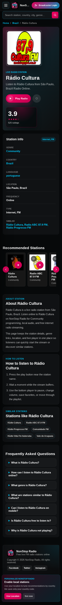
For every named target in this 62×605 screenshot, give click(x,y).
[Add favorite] (37, 98)
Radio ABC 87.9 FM (36, 224)
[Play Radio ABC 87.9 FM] (40, 265)
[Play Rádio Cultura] (18, 265)
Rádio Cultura (14, 224)
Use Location (12, 596)
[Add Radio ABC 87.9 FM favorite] (34, 259)
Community (13, 151)
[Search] (55, 15)
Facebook (14, 568)
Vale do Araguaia (45, 436)
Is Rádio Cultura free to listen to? (31, 520)
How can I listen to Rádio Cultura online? (29, 474)
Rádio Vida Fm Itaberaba (20, 436)
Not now (29, 596)
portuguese (13, 175)
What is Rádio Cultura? (25, 462)
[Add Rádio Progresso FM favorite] (55, 259)
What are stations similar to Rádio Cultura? (30, 496)
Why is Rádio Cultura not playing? (31, 530)
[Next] (56, 269)
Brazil (15, 23)
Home (6, 23)
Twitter (27, 568)
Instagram (40, 568)
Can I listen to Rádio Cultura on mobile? (28, 509)
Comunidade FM (41, 429)
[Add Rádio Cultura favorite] (12, 259)
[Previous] (6, 269)
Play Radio (21, 98)
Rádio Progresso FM (18, 227)
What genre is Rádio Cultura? (29, 485)
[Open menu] (5, 5)
